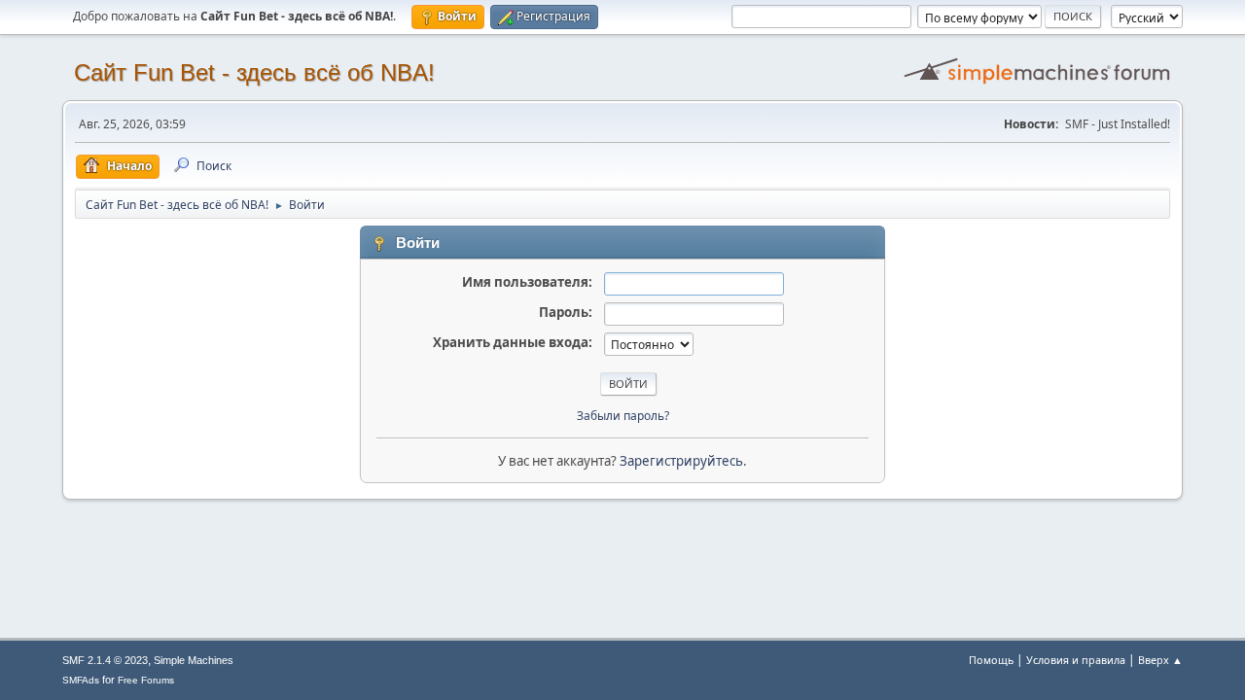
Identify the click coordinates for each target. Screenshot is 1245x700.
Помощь (991, 659)
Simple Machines (193, 660)
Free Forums (146, 680)
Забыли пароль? (623, 415)
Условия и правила (1075, 659)
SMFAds (80, 680)
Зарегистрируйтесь (681, 461)
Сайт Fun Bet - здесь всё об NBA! (254, 72)
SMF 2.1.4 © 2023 (105, 660)
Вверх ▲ (1160, 659)
